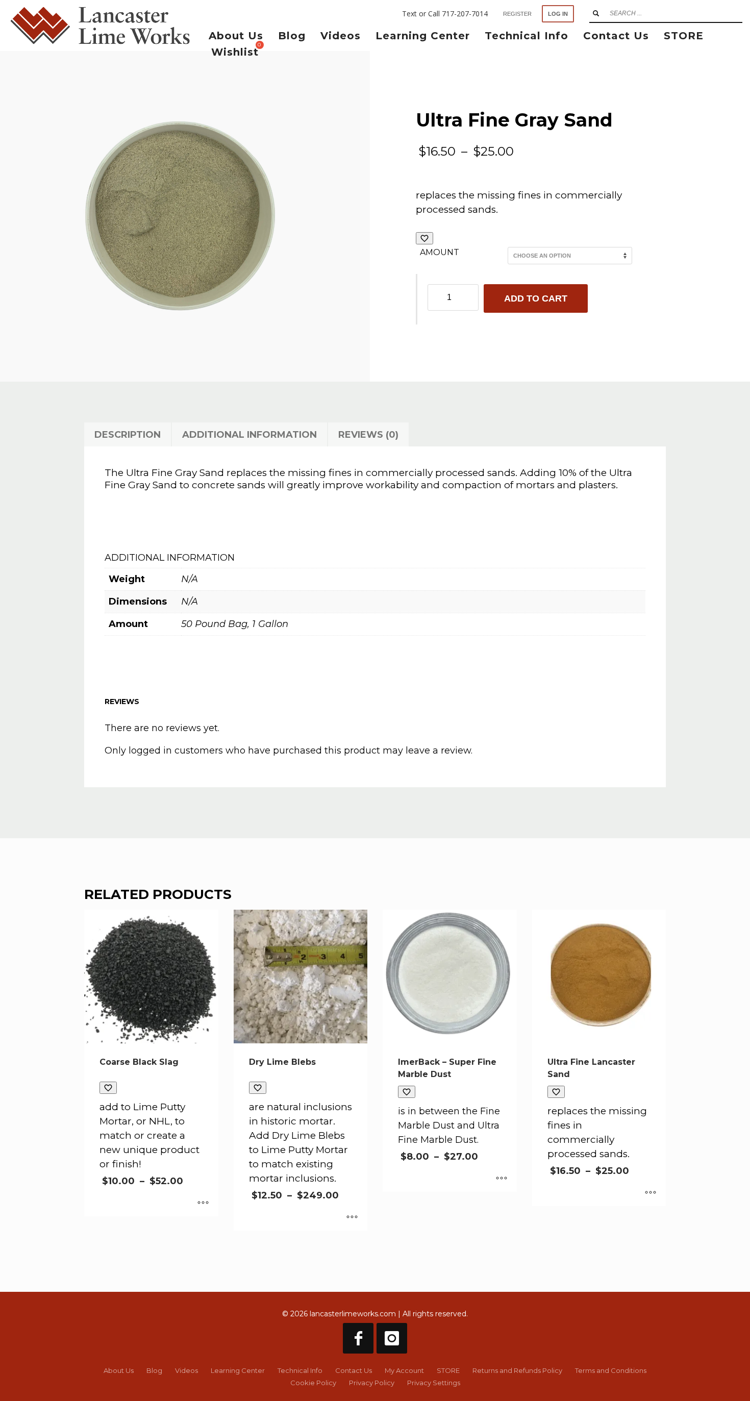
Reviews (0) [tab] (368, 434)
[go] (596, 13)
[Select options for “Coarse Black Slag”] (203, 1203)
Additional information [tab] (249, 434)
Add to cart (535, 298)
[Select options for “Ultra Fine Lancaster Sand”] (650, 1193)
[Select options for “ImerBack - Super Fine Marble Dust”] (501, 1179)
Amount (439, 252)
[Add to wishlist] (424, 238)
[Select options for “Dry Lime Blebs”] (352, 1218)
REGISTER (517, 14)
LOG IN (558, 14)
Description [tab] (127, 434)
